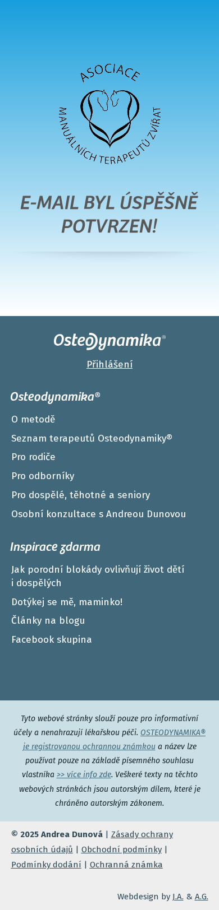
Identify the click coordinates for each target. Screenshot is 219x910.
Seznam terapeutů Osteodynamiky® (91, 438)
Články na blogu (48, 620)
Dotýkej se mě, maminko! (66, 602)
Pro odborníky (42, 476)
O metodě (33, 419)
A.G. (201, 897)
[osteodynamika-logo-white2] (110, 341)
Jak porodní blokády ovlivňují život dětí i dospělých (97, 576)
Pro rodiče (33, 457)
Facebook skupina (51, 640)
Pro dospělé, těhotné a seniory (80, 495)
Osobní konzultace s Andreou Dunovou (98, 514)
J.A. (178, 897)
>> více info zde (84, 774)
